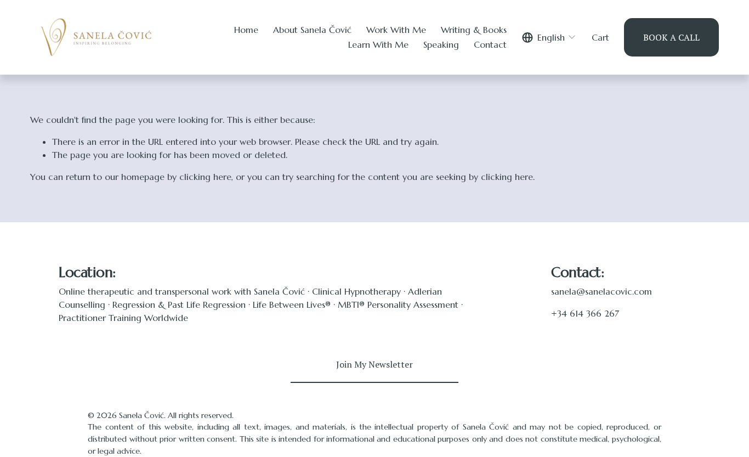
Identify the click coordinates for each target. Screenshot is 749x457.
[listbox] (549, 37)
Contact (490, 44)
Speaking (441, 44)
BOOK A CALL (671, 37)
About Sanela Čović (312, 29)
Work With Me (396, 29)
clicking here (205, 176)
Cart (600, 37)
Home (246, 29)
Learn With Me (378, 44)
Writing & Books (474, 29)
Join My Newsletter (374, 364)
